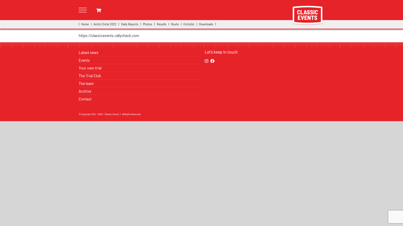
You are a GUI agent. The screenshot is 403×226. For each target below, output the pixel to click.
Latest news (88, 52)
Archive (85, 91)
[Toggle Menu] (83, 10)
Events (84, 60)
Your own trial (90, 67)
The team (86, 83)
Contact (85, 98)
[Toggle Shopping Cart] (98, 10)
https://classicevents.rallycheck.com (109, 35)
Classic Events (112, 114)
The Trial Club (90, 75)
